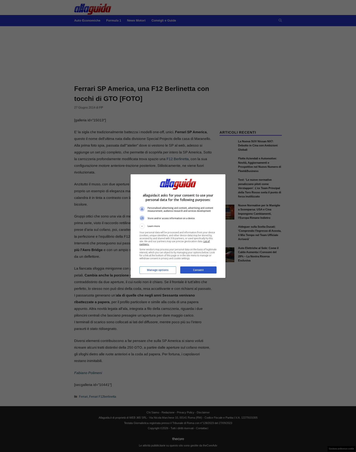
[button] (178, 226)
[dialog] (178, 226)
